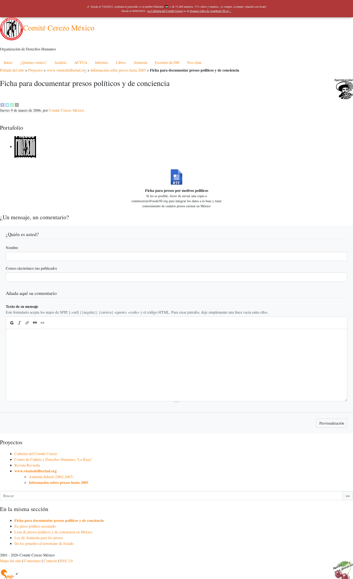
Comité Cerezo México (58, 27)
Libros (121, 62)
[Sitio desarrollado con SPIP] (9, 573)
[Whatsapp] (12, 104)
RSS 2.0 (66, 560)
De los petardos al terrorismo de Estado (44, 543)
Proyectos (35, 70)
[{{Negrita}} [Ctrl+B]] (11, 323)
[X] (17, 104)
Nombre (12, 247)
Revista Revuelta (27, 465)
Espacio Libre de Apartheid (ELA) (209, 11)
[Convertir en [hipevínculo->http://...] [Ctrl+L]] (27, 323)
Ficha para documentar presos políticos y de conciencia (59, 520)
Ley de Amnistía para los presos (38, 537)
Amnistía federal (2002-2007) (51, 476)
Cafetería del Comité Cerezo (35, 453)
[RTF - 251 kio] (176, 177)
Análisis (60, 62)
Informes (101, 62)
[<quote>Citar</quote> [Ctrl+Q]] (35, 323)
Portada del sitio (12, 70)
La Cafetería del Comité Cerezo (165, 11)
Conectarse (32, 560)
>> (348, 495)
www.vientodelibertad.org (66, 70)
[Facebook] (2, 104)
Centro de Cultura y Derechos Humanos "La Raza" (53, 459)
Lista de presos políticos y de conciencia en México (53, 531)
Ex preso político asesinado (35, 526)
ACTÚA (80, 62)
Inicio (8, 62)
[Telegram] (7, 104)
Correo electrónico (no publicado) (31, 268)
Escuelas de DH (167, 62)
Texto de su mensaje (22, 306)
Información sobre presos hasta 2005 (118, 70)
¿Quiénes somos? (33, 62)
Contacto (50, 560)
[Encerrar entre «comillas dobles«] (42, 323)
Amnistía (140, 62)
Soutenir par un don (341, 567)
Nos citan (194, 62)
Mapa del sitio (10, 560)
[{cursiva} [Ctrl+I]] (19, 323)
